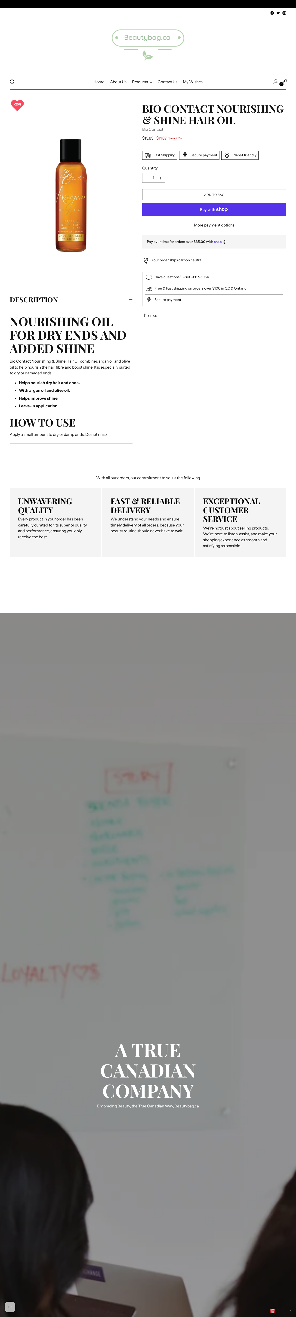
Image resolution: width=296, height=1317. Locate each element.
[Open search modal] (12, 81)
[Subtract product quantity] (160, 178)
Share (153, 316)
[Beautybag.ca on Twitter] (278, 13)
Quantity (150, 168)
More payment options (214, 225)
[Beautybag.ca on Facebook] (272, 13)
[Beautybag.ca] (148, 45)
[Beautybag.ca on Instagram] (284, 13)
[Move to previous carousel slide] (272, 588)
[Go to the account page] (274, 81)
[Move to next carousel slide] (282, 588)
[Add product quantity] (146, 178)
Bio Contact (152, 129)
